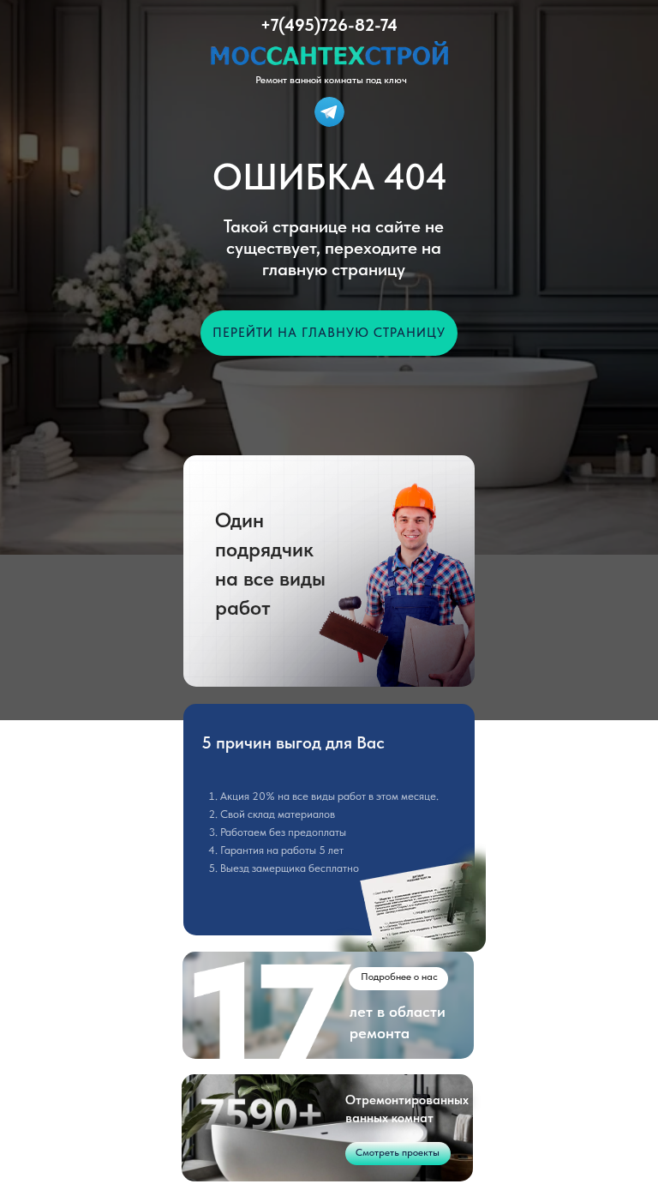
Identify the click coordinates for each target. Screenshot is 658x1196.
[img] (329, 112)
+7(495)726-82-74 (329, 25)
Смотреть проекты (398, 1152)
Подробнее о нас (399, 977)
